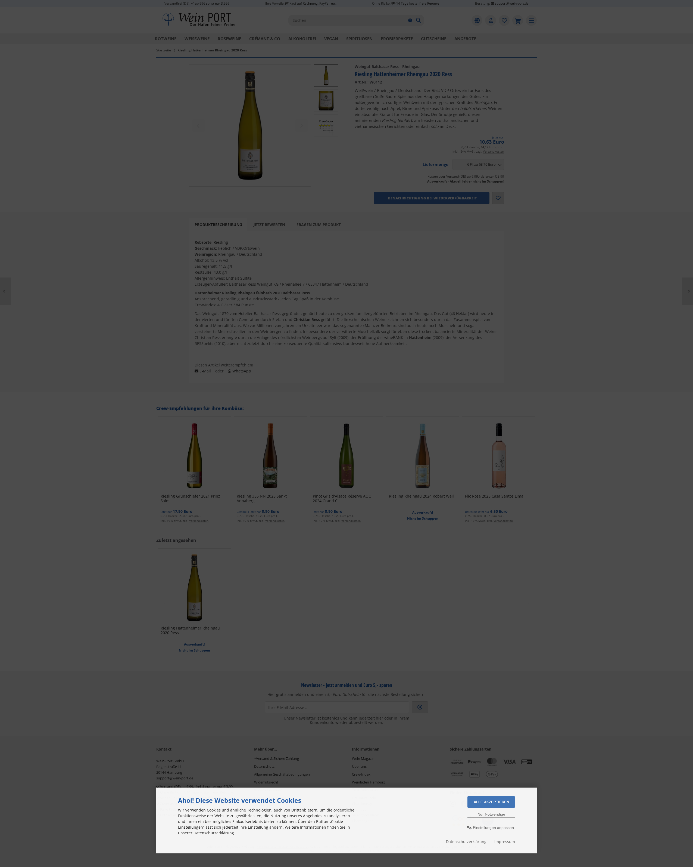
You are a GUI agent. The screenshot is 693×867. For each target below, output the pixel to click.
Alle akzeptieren (491, 802)
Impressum (504, 841)
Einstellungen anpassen (493, 827)
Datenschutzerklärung (466, 841)
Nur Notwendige (491, 814)
